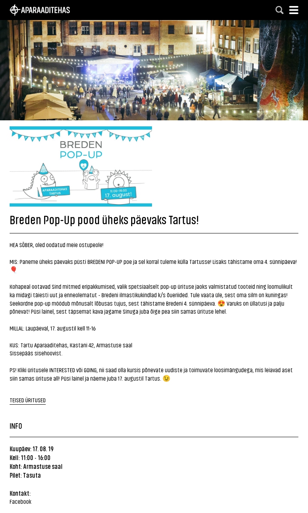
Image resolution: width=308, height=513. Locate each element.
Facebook (20, 501)
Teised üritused (28, 400)
